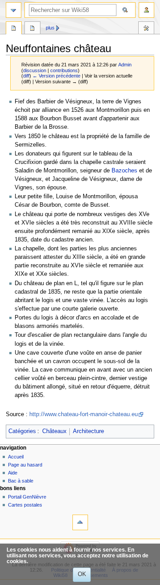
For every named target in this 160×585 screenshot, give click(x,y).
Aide (12, 472)
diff (26, 75)
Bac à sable (20, 480)
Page (13, 29)
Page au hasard (25, 464)
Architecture (88, 431)
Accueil (16, 456)
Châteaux (54, 431)
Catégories (22, 431)
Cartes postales (25, 504)
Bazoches (124, 171)
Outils (146, 29)
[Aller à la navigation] (13, 10)
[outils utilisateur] (146, 10)
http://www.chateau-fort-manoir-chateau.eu (83, 414)
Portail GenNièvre (27, 496)
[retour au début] (80, 522)
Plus (50, 27)
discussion (34, 70)
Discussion (32, 29)
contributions (64, 70)
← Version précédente (56, 75)
